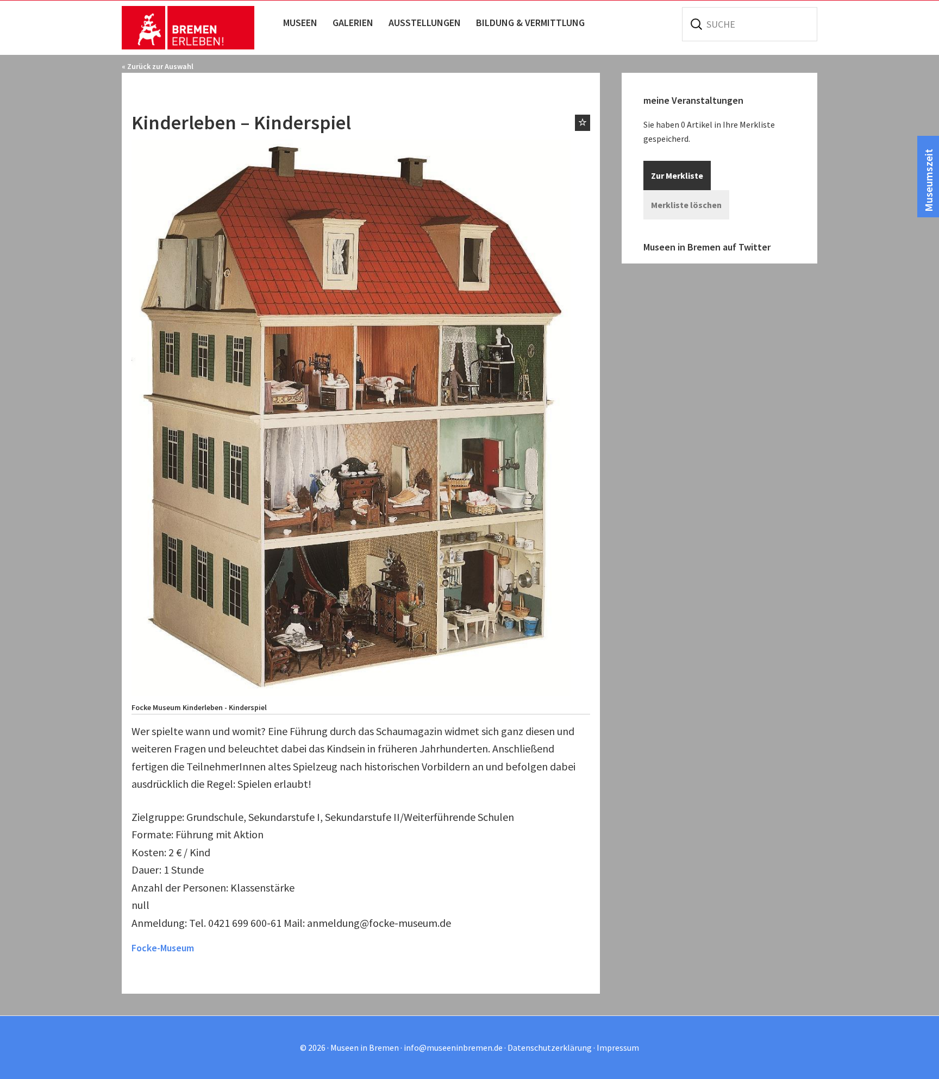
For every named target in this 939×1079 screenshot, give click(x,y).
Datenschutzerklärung (550, 1047)
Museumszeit (928, 180)
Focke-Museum (163, 948)
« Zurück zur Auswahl (157, 66)
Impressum (618, 1047)
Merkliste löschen (686, 204)
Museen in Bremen (199, 27)
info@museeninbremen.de (453, 1047)
